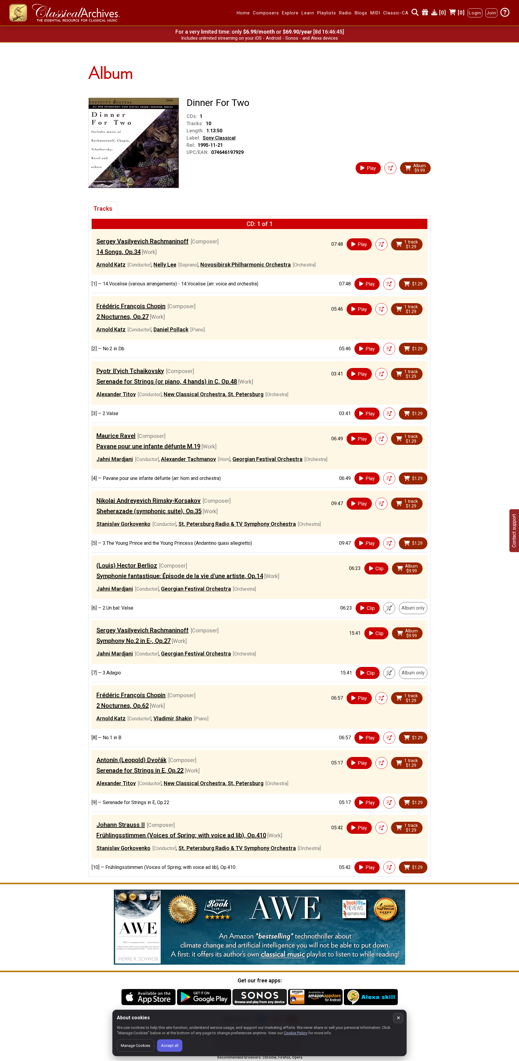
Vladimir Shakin (172, 718)
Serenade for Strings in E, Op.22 (140, 770)
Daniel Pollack (170, 329)
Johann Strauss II (120, 824)
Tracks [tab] (102, 208)
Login (475, 13)
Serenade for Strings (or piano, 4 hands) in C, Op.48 (166, 381)
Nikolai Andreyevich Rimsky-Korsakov (148, 500)
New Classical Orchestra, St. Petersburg (213, 394)
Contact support (514, 530)
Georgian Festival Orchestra (267, 459)
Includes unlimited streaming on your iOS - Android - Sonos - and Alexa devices (259, 38)
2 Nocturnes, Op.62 (122, 705)
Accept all (169, 1045)
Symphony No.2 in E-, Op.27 (133, 640)
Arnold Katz (111, 264)
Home (243, 13)
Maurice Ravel (115, 435)
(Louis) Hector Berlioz (126, 565)
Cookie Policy (295, 1033)
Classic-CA (395, 13)
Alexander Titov (116, 394)
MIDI (375, 13)
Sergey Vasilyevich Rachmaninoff (142, 241)
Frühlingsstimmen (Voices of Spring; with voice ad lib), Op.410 (181, 835)
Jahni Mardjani (114, 459)
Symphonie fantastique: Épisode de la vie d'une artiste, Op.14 (179, 576)
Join (491, 13)
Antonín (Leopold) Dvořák (131, 760)
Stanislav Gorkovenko (123, 524)
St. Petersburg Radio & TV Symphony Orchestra (237, 524)
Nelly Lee (164, 264)
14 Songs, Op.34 (118, 251)
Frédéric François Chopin (130, 306)
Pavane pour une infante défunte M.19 (148, 446)
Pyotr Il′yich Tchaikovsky (130, 371)
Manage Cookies (135, 1045)
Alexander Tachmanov (188, 459)
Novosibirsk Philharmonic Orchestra (245, 264)
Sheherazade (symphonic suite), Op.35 (149, 511)
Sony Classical (219, 138)
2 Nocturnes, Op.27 (122, 316)
